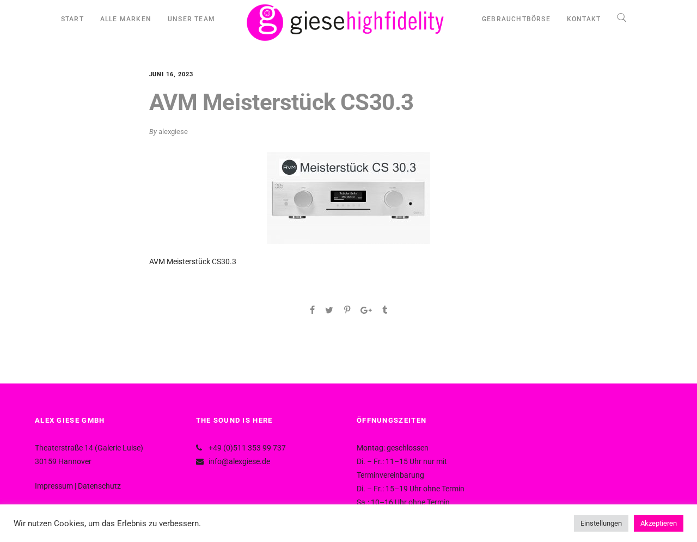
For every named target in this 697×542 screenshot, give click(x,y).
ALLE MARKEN (125, 19)
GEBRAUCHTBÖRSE (516, 19)
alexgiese (173, 131)
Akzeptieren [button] (658, 523)
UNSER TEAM (191, 19)
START (72, 19)
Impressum (54, 486)
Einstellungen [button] (601, 523)
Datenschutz (99, 486)
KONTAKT (584, 19)
